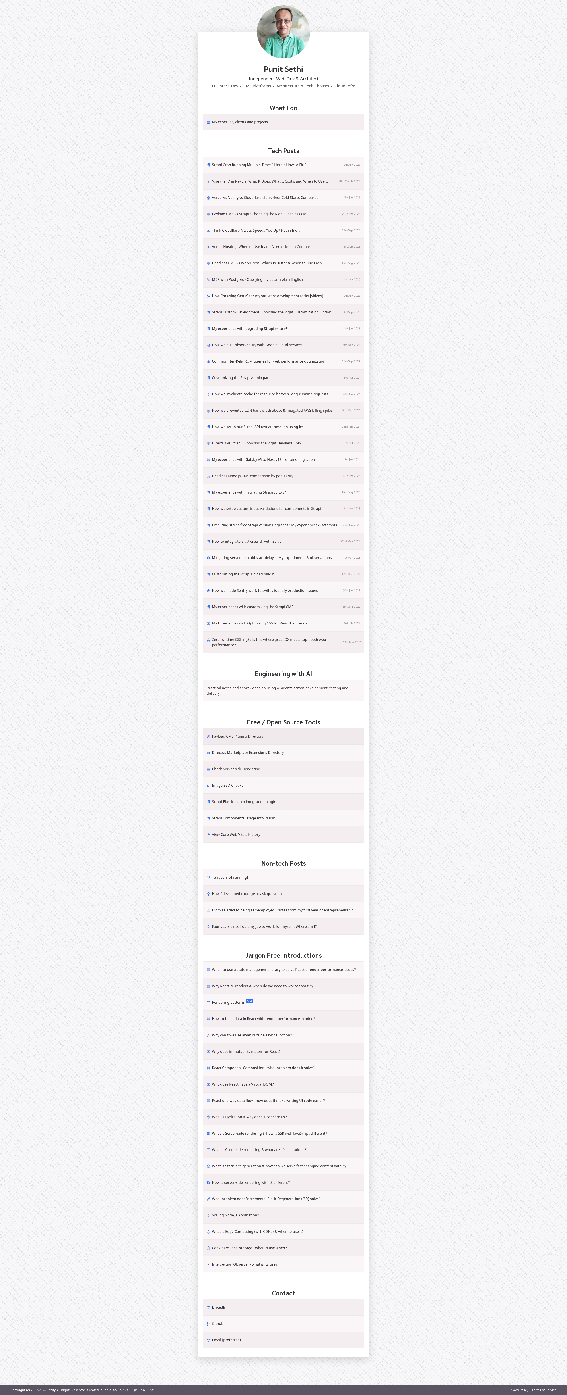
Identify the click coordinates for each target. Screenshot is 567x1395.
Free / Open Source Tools (283, 722)
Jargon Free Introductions (283, 955)
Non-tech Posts (283, 863)
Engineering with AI (283, 673)
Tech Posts (283, 150)
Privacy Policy (518, 1390)
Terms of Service (544, 1390)
